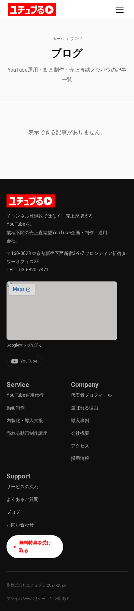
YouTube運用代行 (25, 395)
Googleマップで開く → (27, 345)
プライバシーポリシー (26, 598)
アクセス (80, 445)
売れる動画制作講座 (27, 433)
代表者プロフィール (91, 395)
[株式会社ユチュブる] (32, 9)
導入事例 (80, 420)
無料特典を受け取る (35, 546)
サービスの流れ (22, 486)
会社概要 (80, 433)
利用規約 (63, 598)
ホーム (58, 38)
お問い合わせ (20, 524)
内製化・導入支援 (25, 420)
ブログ (13, 512)
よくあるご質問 (22, 499)
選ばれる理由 (84, 407)
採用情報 (80, 458)
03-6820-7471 (33, 269)
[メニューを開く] (119, 9)
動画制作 (16, 407)
